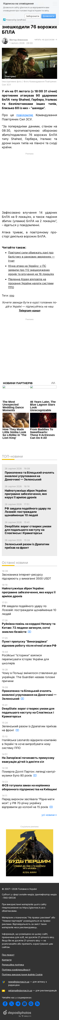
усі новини (48, 814)
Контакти (6, 959)
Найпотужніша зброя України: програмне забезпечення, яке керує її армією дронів (29, 590)
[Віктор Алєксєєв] (5, 43)
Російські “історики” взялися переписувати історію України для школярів (25, 657)
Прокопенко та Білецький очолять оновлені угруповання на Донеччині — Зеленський (29, 693)
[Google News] (30, 1003)
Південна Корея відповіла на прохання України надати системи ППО (30, 283)
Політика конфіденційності (16, 969)
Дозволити (48, 16)
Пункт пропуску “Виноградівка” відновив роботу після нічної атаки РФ (29, 642)
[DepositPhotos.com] (17, 1014)
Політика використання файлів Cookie (22, 974)
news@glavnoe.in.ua (18, 981)
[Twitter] (11, 1003)
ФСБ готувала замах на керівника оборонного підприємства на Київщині (29, 785)
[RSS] (37, 1003)
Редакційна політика (13, 964)
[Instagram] (24, 1003)
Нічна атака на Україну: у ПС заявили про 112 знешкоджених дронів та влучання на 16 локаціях (31, 269)
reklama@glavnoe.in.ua (20, 990)
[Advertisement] (29, 181)
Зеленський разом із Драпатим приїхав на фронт (29, 726)
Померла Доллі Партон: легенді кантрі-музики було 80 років (29, 772)
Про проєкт (8, 954)
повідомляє (24, 115)
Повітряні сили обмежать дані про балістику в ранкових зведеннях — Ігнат (31, 256)
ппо (11, 295)
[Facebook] (5, 1003)
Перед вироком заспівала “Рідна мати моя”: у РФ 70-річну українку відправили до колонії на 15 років (28, 801)
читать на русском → (45, 39)
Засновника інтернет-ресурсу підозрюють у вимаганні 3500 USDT (26, 575)
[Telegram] (18, 1003)
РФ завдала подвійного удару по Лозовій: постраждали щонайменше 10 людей (29, 608)
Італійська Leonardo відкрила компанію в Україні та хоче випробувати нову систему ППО (29, 742)
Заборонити (32, 16)
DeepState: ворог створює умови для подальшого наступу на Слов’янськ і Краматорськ (28, 711)
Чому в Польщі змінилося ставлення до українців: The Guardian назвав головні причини (29, 675)
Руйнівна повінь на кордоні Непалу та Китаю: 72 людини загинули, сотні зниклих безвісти (28, 626)
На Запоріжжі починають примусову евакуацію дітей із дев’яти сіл (28, 758)
